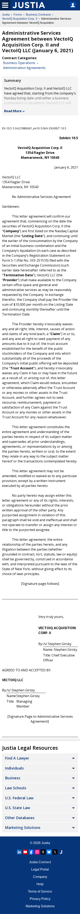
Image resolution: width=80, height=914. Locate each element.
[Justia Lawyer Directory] (60, 852)
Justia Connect (40, 862)
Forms (18, 14)
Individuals (14, 768)
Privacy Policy (40, 899)
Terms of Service (40, 891)
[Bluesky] (49, 852)
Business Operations (19, 63)
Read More (13, 111)
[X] (55, 852)
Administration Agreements (24, 68)
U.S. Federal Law (19, 797)
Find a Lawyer (17, 758)
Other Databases (19, 817)
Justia (6, 14)
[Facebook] (31, 852)
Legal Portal (40, 869)
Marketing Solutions (22, 827)
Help (40, 884)
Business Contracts (38, 14)
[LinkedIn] (19, 852)
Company (40, 876)
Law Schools (15, 787)
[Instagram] (37, 852)
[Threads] (43, 852)
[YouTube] (25, 852)
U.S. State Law (17, 807)
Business (12, 777)
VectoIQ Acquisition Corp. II (19, 18)
